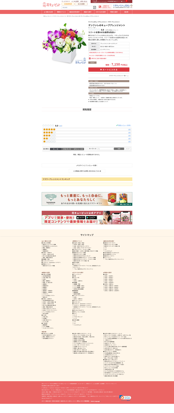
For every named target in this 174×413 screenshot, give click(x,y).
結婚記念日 (45, 251)
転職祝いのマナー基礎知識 (80, 341)
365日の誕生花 (82, 396)
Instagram (57, 387)
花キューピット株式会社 (83, 401)
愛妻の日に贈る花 (46, 394)
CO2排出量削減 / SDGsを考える (112, 353)
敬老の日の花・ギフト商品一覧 (81, 261)
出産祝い (45, 289)
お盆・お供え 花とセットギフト (81, 246)
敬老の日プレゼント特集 (49, 265)
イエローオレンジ (78, 316)
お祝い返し (45, 316)
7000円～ (109, 281)
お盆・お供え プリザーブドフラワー (82, 247)
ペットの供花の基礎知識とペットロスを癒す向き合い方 (118, 338)
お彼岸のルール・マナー (110, 345)
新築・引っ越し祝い (48, 282)
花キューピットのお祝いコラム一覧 (82, 335)
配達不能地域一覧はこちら (110, 83)
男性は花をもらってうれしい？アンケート (114, 361)
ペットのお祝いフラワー (49, 295)
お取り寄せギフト (47, 320)
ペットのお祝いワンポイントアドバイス (83, 343)
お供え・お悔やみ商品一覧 (49, 302)
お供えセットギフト (73, 396)
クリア (128, 148)
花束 (75, 276)
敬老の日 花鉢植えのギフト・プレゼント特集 (85, 257)
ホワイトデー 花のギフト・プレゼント (82, 394)
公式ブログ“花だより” (82, 387)
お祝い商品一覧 (46, 277)
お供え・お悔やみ (47, 252)
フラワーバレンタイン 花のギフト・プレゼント (61, 394)
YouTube (63, 387)
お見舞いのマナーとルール (80, 346)
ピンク (75, 315)
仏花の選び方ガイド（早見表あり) (112, 350)
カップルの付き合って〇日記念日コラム (114, 371)
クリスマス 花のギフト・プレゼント (78, 392)
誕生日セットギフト (109, 256)
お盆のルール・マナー (109, 343)
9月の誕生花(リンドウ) (110, 254)
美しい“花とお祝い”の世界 (111, 358)
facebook (52, 387)
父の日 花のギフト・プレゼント (96, 389)
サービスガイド (66, 1)
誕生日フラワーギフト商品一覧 (112, 246)
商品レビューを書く (124, 125)
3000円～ (109, 276)
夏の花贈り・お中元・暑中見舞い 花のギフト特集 (86, 251)
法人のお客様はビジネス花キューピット (59, 383)
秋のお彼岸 (76, 262)
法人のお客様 (81, 4)
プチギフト (45, 294)
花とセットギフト (78, 300)
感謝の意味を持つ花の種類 (111, 376)
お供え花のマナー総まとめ (111, 348)
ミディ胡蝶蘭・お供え (79, 287)
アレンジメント (77, 274)
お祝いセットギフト (62, 396)
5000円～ (109, 279)
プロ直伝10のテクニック (110, 354)
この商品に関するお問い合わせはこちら (86, 171)
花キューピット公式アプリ (112, 396)
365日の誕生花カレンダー (49, 335)
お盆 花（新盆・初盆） (79, 244)
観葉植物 (45, 325)
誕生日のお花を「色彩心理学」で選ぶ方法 (84, 336)
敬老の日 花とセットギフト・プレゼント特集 (85, 259)
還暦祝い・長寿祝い (48, 292)
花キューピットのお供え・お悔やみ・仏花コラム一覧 (117, 335)
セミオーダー (77, 302)
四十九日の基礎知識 (109, 341)
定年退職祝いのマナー (48, 338)
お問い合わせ (83, 1)
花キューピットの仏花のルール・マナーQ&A (115, 336)
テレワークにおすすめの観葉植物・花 (113, 363)
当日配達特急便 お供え (48, 300)
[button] (125, 398)
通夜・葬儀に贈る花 (48, 257)
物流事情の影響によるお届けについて (99, 101)
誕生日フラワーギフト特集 (49, 244)
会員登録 (111, 1)
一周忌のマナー (108, 340)
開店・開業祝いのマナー (49, 336)
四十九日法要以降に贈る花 (49, 256)
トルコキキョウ (108, 251)
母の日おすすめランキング (82, 389)
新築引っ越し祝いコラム (80, 348)
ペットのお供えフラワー (49, 312)
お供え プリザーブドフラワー (50, 310)
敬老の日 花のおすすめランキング (82, 256)
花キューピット (45, 383)
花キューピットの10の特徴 (111, 367)
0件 (61, 126)
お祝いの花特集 (47, 243)
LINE (67, 387)
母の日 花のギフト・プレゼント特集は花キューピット (54, 389)
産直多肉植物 (77, 294)
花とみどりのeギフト (79, 310)
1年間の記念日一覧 (109, 369)
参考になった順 (78, 149)
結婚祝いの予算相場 (78, 338)
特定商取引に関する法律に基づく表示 (50, 385)
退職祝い (45, 249)
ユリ (105, 249)
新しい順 (55, 149)
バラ (105, 247)
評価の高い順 (67, 149)
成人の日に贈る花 (108, 392)
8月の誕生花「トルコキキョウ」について (114, 372)
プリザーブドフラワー (48, 261)
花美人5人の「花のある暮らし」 (112, 356)
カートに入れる (110, 69)
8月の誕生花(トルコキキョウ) (50, 246)
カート (124, 1)
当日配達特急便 (68, 4)
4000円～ (109, 277)
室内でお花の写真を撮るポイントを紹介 (114, 364)
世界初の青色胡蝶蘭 (78, 289)
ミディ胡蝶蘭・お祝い (79, 285)
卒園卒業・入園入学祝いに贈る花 (49, 396)
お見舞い (45, 318)
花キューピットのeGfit (79, 312)
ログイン (117, 1)
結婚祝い (45, 287)
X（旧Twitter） (45, 387)
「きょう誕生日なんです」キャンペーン (83, 269)
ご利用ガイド (88, 383)
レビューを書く (92, 27)
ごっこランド (73, 387)
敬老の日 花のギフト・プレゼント (61, 392)
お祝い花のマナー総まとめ (80, 350)
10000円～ (109, 282)
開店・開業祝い (46, 247)
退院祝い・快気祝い (48, 290)
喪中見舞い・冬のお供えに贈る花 (95, 392)
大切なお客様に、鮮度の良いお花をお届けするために (103, 99)
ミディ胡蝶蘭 (46, 326)
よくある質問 (75, 1)
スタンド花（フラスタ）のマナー (82, 345)
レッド (75, 318)
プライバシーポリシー (111, 383)
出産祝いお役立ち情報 (79, 340)
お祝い (44, 279)
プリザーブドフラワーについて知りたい (114, 374)
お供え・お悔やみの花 (48, 254)
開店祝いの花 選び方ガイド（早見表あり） (84, 353)
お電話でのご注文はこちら (106, 6)
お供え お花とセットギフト (49, 308)
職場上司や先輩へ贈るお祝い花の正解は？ (84, 351)
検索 (119, 148)
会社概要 (102, 383)
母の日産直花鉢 (70, 389)
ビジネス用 (45, 321)
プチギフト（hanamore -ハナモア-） (52, 262)
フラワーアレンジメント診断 (111, 366)
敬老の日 (45, 297)
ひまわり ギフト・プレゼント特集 (82, 249)
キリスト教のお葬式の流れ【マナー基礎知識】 (115, 346)
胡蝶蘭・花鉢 (46, 259)
